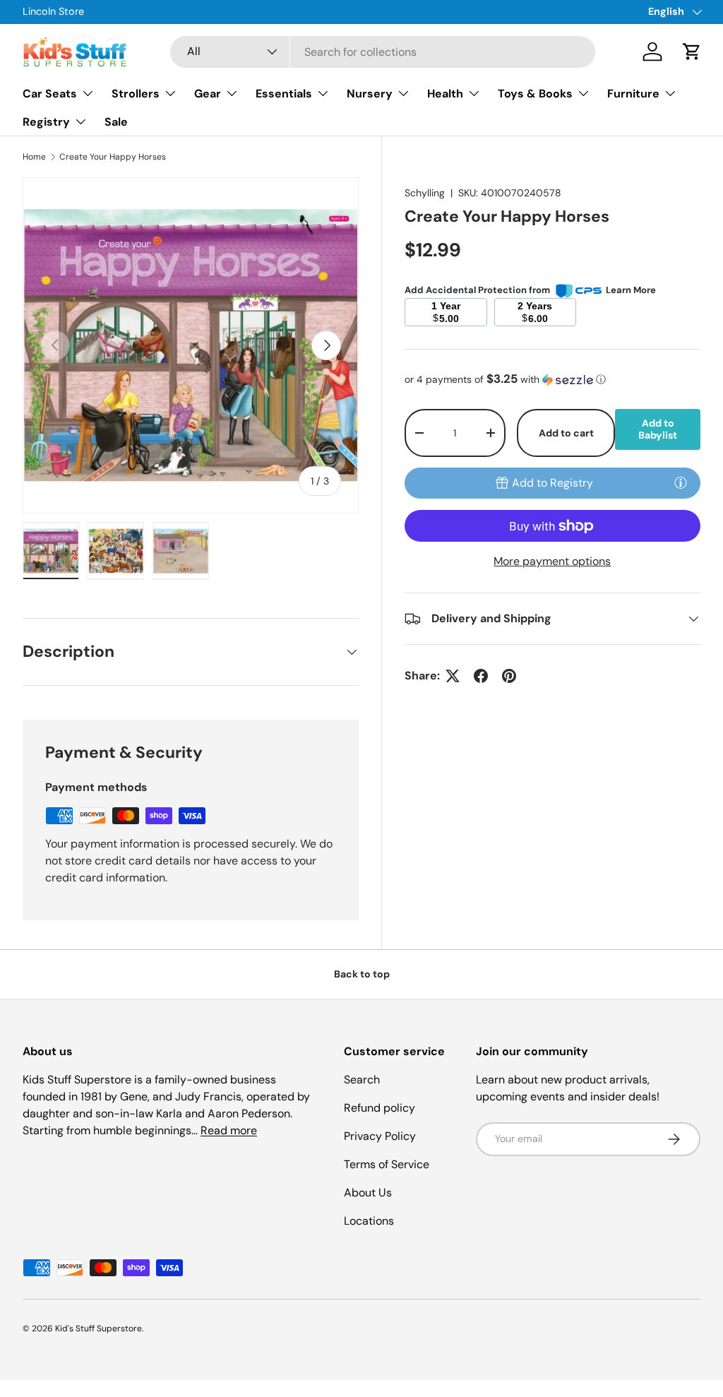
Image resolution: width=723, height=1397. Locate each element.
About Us (368, 1192)
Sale (116, 121)
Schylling (425, 192)
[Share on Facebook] (481, 676)
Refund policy (379, 1107)
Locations (369, 1220)
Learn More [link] (631, 290)
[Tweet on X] (452, 676)
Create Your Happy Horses (112, 156)
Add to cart (566, 433)
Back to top (362, 974)
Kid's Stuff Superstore (98, 1328)
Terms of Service (386, 1164)
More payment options (552, 561)
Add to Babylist (657, 429)
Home (34, 156)
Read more (229, 1130)
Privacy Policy (380, 1136)
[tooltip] (680, 482)
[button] (691, 51)
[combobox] (383, 52)
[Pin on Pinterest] (509, 676)
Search (362, 1079)
